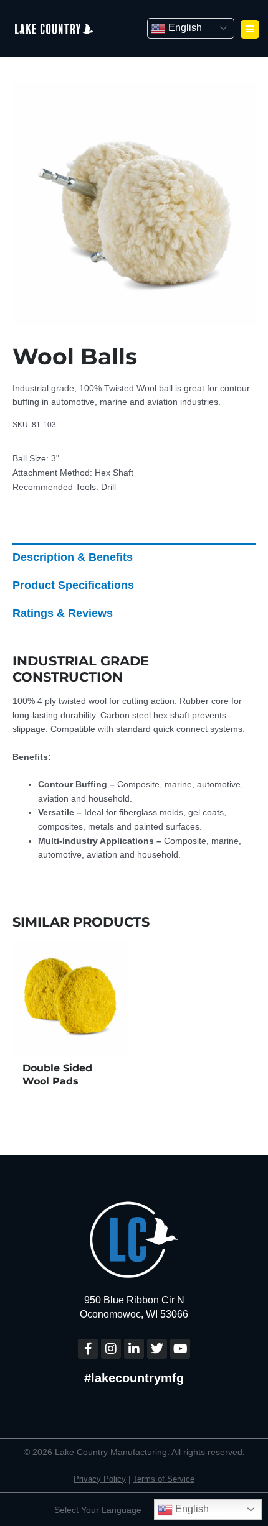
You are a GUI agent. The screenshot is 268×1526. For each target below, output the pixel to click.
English (184, 27)
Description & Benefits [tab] (72, 557)
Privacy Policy (100, 1479)
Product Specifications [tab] (73, 585)
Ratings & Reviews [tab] (62, 613)
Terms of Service (163, 1479)
